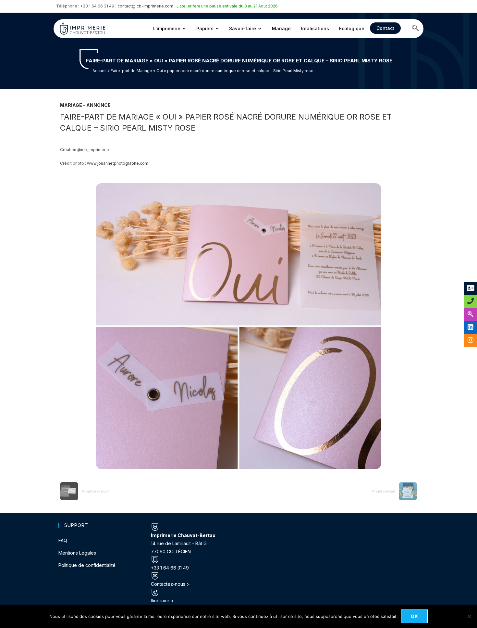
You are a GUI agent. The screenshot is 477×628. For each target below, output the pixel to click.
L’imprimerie (166, 28)
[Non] (469, 616)
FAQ (62, 540)
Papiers (205, 28)
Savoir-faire (242, 28)
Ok (414, 616)
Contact (385, 28)
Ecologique (351, 28)
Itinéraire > (162, 600)
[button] (415, 28)
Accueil (99, 70)
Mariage (281, 28)
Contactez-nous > (170, 584)
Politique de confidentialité (87, 565)
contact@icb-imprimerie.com (145, 6)
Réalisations (315, 28)
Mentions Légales (77, 553)
